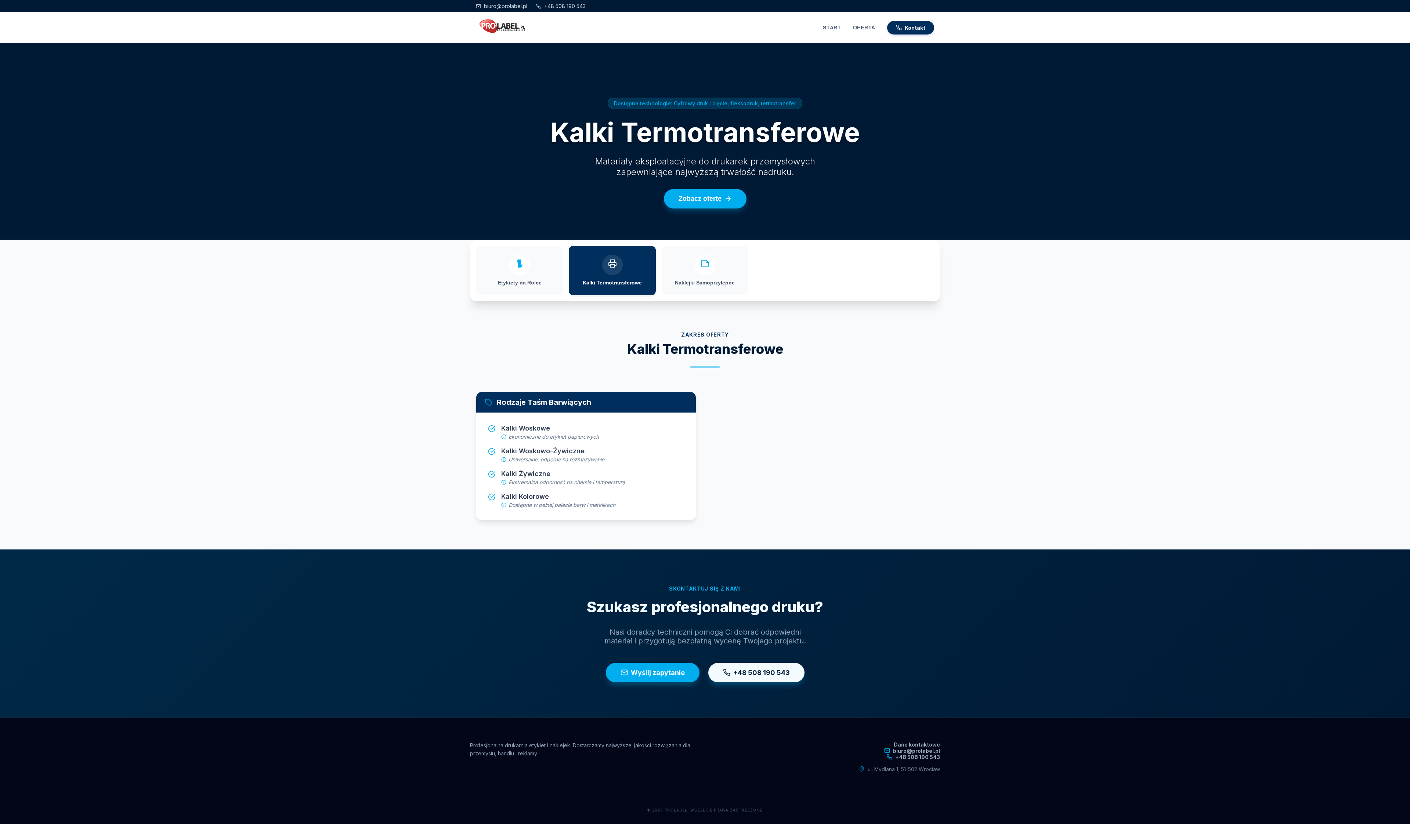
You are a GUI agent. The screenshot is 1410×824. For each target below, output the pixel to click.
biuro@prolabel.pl (505, 6)
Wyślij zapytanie (658, 672)
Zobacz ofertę (700, 198)
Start (832, 27)
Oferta (864, 27)
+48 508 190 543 (565, 6)
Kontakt (915, 28)
